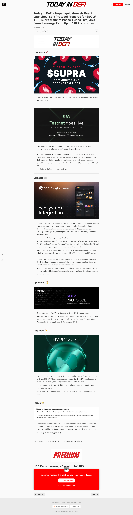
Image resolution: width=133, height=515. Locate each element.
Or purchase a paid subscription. (66, 485)
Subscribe (118, 4)
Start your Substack (62, 506)
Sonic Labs (41, 250)
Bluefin (39, 385)
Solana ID (40, 316)
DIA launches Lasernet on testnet (50, 146)
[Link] (31, 52)
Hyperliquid (41, 376)
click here (91, 429)
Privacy (63, 502)
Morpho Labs (42, 268)
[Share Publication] (111, 4)
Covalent (40, 259)
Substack (57, 511)
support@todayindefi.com (73, 441)
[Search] (107, 4)
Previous (40, 494)
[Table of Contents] (2, 257)
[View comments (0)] (42, 31)
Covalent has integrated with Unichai (51, 223)
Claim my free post (66, 480)
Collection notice (76, 502)
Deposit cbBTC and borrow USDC (50, 423)
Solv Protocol (42, 313)
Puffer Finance (42, 391)
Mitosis (40, 241)
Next (93, 494)
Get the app (75, 506)
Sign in (127, 4)
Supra (39, 97)
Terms (68, 502)
